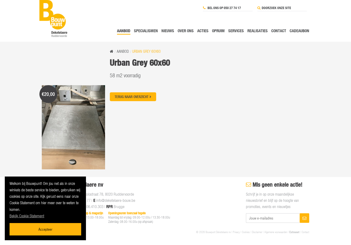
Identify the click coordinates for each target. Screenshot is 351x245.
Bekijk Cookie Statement (27, 216)
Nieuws (167, 30)
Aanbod (123, 30)
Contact (278, 30)
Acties (202, 30)
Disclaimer (257, 232)
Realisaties (257, 30)
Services (236, 30)
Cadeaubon (299, 30)
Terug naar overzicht (132, 96)
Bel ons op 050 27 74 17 (224, 8)
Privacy (236, 232)
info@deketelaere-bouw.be (115, 200)
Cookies (246, 232)
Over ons (186, 30)
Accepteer (45, 229)
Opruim (218, 30)
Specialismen (146, 30)
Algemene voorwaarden (275, 232)
